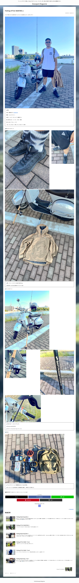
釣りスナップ (8, 492)
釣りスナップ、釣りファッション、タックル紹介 (20, 492)
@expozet (16, 112)
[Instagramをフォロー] (39, 506)
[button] (51, 500)
